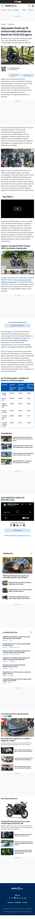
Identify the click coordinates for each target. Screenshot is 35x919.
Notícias (3, 10)
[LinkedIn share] (17, 525)
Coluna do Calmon (14, 654)
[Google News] (17, 898)
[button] (3, 271)
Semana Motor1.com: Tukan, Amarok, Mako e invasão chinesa (17, 644)
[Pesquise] (29, 6)
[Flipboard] (15, 898)
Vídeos (24, 10)
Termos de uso (29, 908)
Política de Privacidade (8, 908)
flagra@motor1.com (24, 536)
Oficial (11, 668)
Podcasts (31, 10)
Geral (10, 640)
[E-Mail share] (24, 525)
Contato (25, 902)
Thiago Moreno (15, 68)
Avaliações (12, 661)
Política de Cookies (19, 908)
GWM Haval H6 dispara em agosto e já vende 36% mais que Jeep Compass (16, 637)
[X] (12, 898)
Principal (3, 24)
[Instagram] (20, 898)
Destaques (16, 10)
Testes (9, 10)
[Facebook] (9, 898)
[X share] (14, 525)
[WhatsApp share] (21, 525)
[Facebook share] (11, 525)
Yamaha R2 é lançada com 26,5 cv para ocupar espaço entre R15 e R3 (17, 680)
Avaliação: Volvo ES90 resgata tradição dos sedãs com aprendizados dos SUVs (16, 658)
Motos (9, 682)
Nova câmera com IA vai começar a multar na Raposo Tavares (17, 673)
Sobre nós (10, 902)
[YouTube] (23, 898)
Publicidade (18, 902)
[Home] (11, 5)
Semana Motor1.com (14, 647)
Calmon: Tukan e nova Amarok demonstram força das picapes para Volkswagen (16, 651)
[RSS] (25, 898)
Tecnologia (11, 675)
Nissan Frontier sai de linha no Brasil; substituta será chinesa (14, 665)
